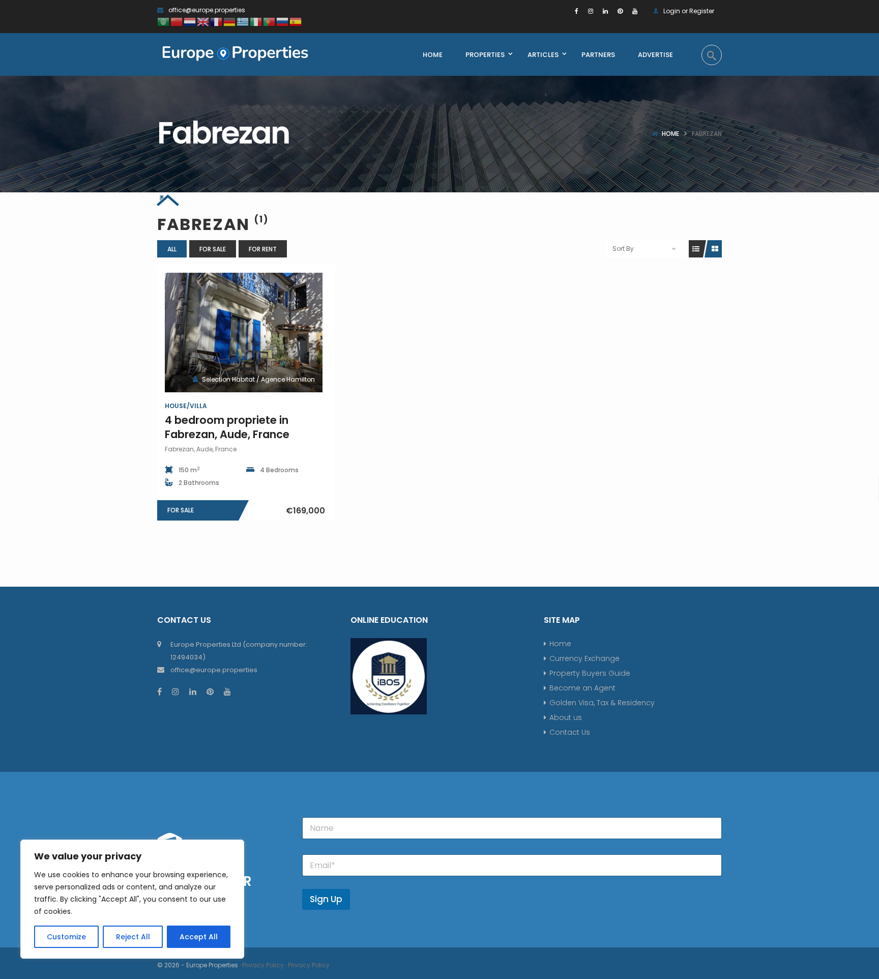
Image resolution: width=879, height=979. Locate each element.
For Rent (263, 249)
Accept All (199, 937)
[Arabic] (163, 21)
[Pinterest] (620, 11)
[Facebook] (576, 11)
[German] (230, 21)
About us (565, 717)
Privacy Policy (263, 965)
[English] (203, 21)
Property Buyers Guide (589, 673)
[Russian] (282, 21)
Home (670, 133)
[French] (216, 21)
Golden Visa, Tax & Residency (602, 703)
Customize (66, 937)
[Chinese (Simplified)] (177, 21)
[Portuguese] (269, 21)
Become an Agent (582, 688)
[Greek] (243, 21)
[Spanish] (296, 21)
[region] (132, 899)
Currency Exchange (584, 658)
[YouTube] (634, 11)
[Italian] (256, 21)
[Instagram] (590, 11)
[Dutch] (190, 21)
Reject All (133, 937)
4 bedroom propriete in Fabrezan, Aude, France (227, 427)
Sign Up (326, 899)
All (172, 249)
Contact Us (569, 732)
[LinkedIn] (605, 11)
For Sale (212, 249)
